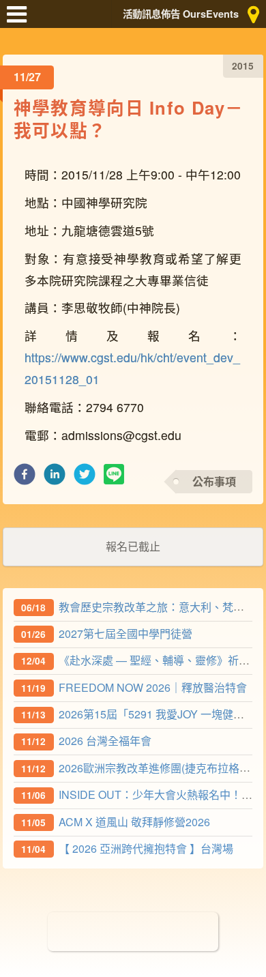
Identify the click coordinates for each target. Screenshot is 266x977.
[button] (24, 478)
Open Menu (20, 20)
